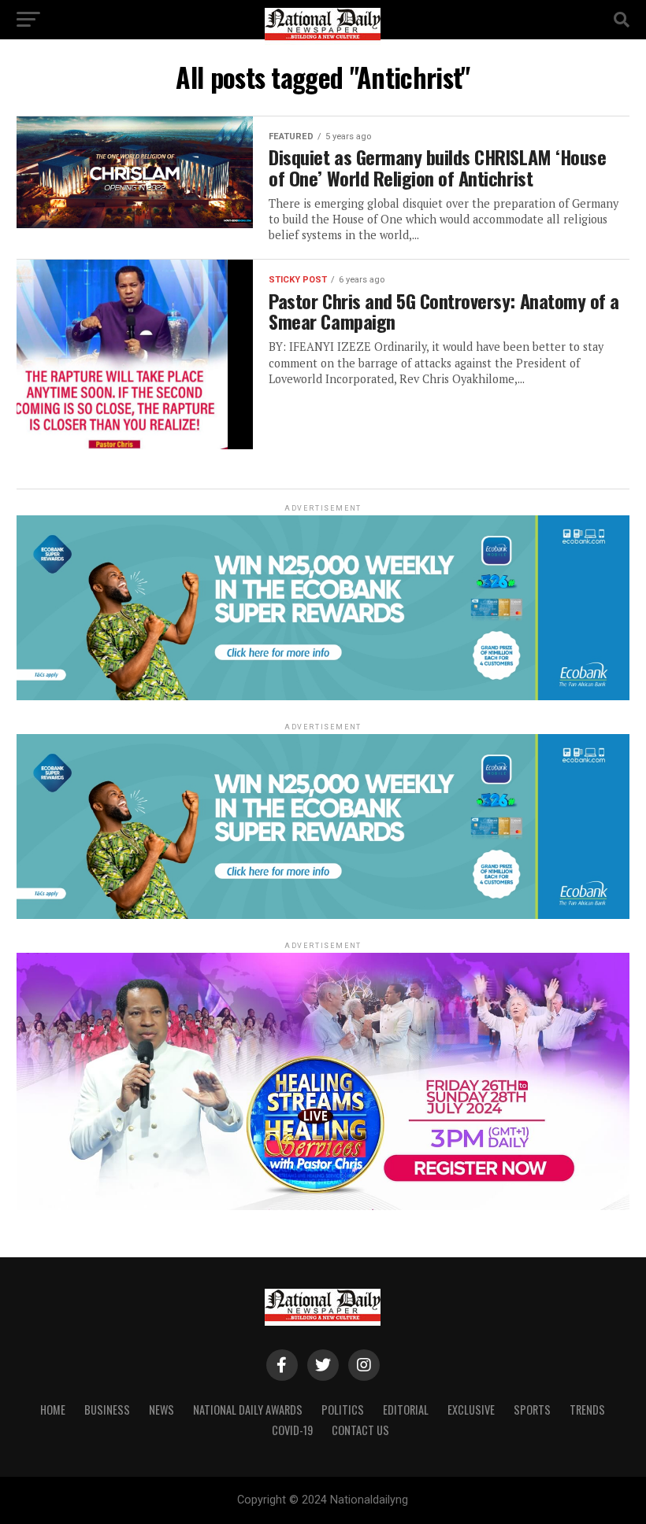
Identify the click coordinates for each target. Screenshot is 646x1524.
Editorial (406, 1409)
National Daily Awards (248, 1409)
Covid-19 (292, 1430)
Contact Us (360, 1430)
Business (107, 1409)
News (161, 1409)
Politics (342, 1409)
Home (52, 1409)
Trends (587, 1409)
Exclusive (471, 1409)
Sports (532, 1409)
